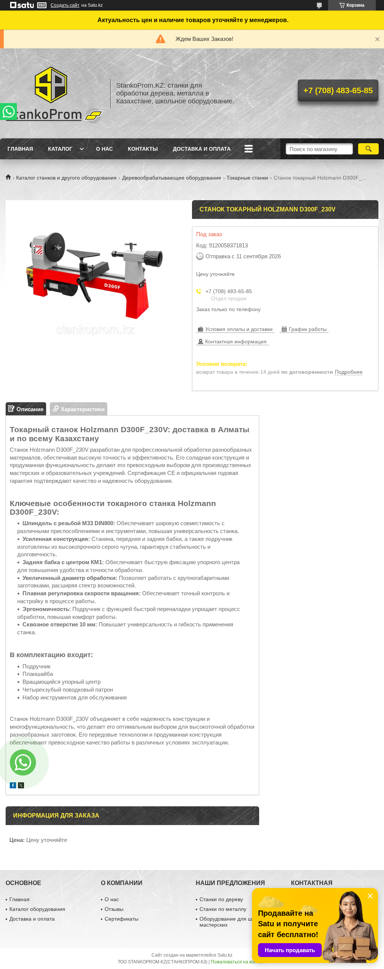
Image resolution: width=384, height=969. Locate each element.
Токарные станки (247, 178)
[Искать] (368, 148)
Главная (20, 149)
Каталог (60, 149)
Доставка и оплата (202, 149)
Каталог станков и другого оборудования (66, 178)
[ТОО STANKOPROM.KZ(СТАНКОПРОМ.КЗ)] (54, 93)
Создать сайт (65, 5)
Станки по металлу (223, 909)
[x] (21, 786)
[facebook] (13, 786)
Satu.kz (225, 955)
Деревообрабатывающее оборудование (171, 178)
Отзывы (114, 909)
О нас (104, 149)
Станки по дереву (221, 899)
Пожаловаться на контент (238, 962)
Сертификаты (121, 919)
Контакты (143, 149)
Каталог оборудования (37, 909)
